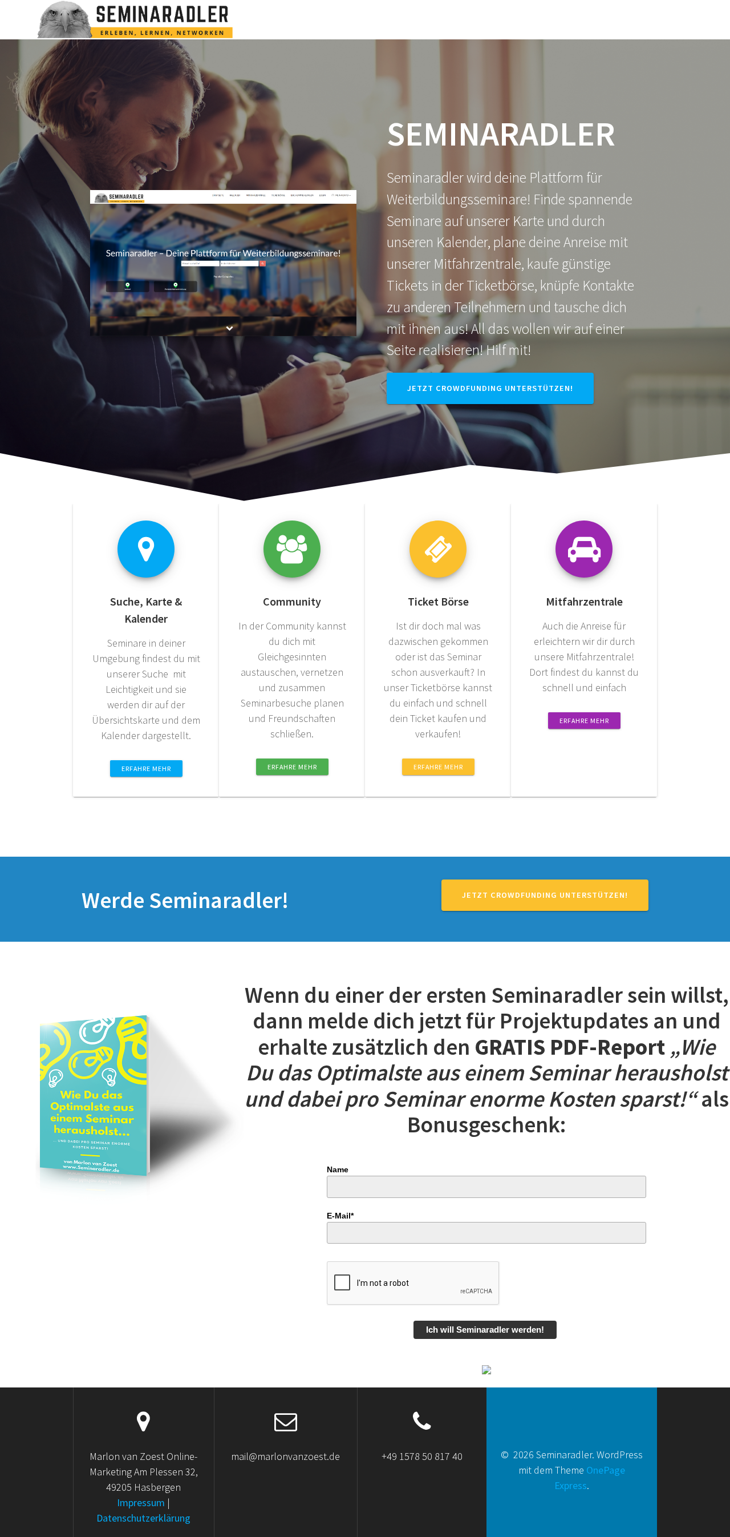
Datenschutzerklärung (143, 1517)
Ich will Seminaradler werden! (485, 1329)
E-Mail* (340, 1215)
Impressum (142, 1502)
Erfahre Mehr (146, 768)
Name (337, 1169)
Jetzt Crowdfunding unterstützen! (490, 388)
